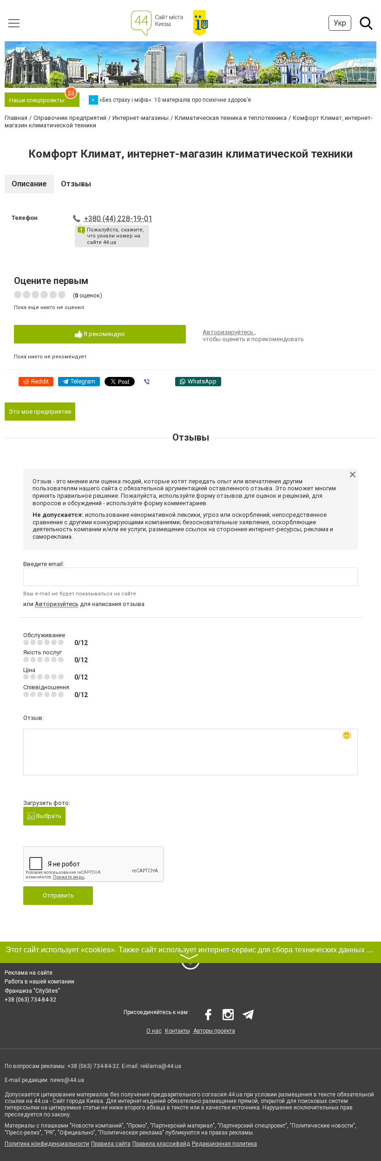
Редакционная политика (224, 1144)
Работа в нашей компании (39, 981)
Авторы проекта (214, 1031)
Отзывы (76, 183)
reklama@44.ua (160, 1066)
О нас (154, 1031)
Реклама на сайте (29, 973)
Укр (340, 23)
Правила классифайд (161, 1144)
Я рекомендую (103, 333)
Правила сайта (111, 1144)
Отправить (58, 895)
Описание (29, 183)
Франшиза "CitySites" (32, 991)
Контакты (177, 1031)
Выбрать (48, 815)
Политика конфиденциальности (47, 1144)
